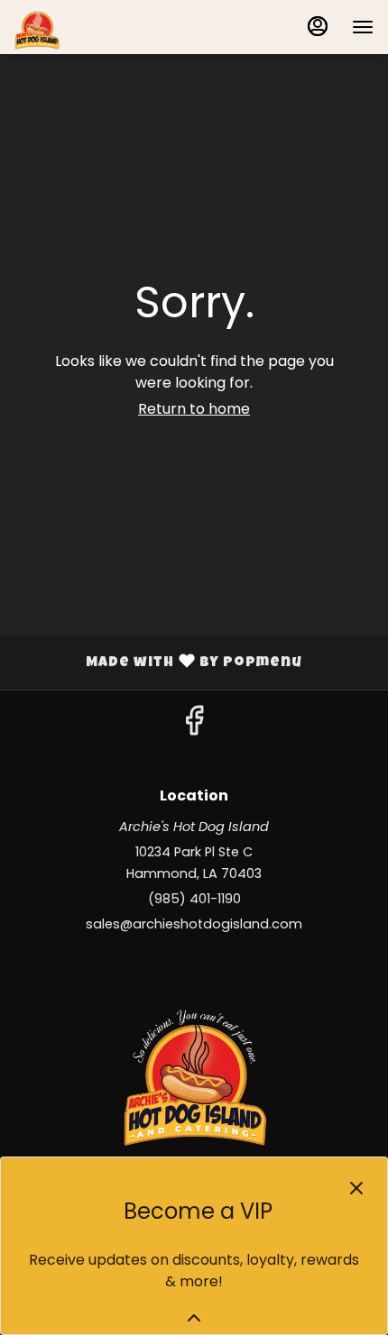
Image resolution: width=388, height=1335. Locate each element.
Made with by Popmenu (158, 663)
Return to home (194, 408)
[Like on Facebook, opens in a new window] (194, 726)
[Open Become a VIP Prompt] (194, 1318)
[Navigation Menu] (363, 27)
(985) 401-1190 (194, 899)
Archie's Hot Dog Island (194, 1074)
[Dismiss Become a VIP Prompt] (356, 1188)
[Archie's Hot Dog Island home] (95, 27)
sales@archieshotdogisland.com (194, 924)
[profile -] (317, 26)
